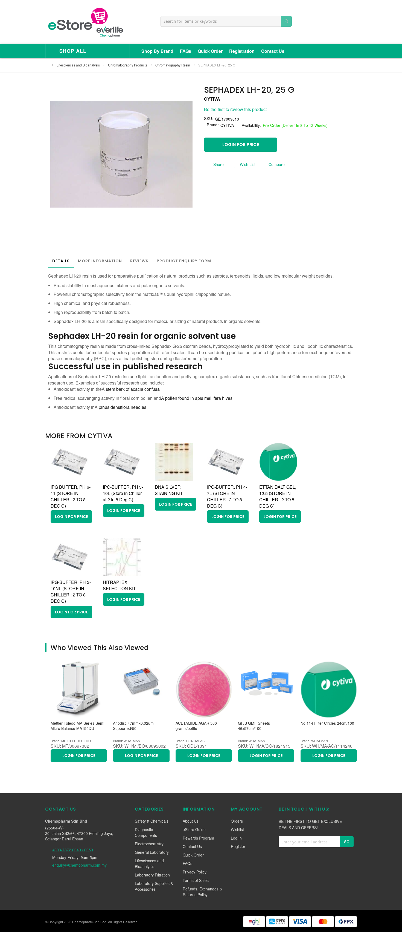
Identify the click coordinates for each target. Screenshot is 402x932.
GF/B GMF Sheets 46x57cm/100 (254, 726)
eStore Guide (194, 829)
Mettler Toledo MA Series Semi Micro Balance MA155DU (77, 726)
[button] (243, 164)
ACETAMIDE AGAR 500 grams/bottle (196, 726)
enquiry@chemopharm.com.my (79, 865)
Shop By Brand (157, 51)
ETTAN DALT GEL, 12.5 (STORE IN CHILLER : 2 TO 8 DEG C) (277, 496)
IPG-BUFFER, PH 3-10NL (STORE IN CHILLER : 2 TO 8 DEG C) (71, 591)
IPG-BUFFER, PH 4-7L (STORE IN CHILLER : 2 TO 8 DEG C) (227, 496)
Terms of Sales (196, 880)
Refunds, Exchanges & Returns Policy (202, 891)
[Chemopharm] (85, 22)
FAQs (185, 51)
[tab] (61, 261)
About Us (191, 821)
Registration (242, 51)
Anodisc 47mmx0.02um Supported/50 (133, 726)
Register (238, 846)
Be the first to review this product (235, 109)
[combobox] (226, 21)
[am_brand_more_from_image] (70, 479)
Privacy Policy (194, 872)
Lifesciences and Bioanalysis (79, 65)
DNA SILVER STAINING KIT (169, 490)
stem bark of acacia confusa (133, 389)
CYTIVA (212, 99)
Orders (237, 821)
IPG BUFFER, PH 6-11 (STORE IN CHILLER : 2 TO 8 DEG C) (71, 496)
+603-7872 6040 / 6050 (72, 849)
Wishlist (237, 829)
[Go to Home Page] (46, 65)
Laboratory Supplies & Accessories (154, 886)
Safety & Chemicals (151, 821)
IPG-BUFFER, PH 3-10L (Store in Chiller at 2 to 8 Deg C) (123, 493)
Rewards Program (198, 838)
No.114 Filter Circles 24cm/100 (327, 723)
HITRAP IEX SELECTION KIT (119, 585)
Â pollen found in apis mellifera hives (196, 398)
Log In (236, 838)
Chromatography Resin (173, 65)
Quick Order (210, 51)
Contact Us (272, 51)
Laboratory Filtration (152, 875)
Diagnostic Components (146, 832)
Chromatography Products (128, 65)
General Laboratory (152, 852)
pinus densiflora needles (122, 407)
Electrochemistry (149, 843)
